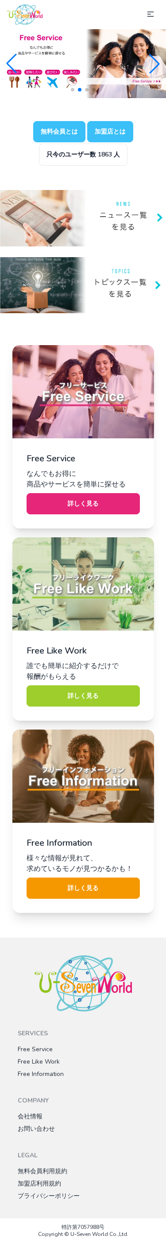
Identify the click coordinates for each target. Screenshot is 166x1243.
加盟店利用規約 (39, 1183)
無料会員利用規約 (42, 1171)
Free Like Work (39, 1061)
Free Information (41, 1074)
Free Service (35, 1049)
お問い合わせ (36, 1129)
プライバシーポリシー (49, 1196)
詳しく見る (83, 503)
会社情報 (30, 1116)
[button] (11, 63)
